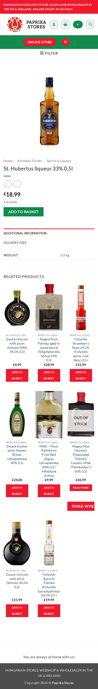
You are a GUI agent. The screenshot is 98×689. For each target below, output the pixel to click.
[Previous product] (17, 184)
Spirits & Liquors (59, 161)
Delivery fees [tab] (15, 243)
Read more (81, 487)
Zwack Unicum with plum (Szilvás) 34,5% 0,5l (17, 581)
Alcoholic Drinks (29, 161)
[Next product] (7, 184)
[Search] (90, 24)
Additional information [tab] (25, 233)
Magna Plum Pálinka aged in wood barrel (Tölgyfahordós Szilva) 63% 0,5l (49, 349)
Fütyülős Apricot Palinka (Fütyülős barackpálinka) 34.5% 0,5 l (49, 585)
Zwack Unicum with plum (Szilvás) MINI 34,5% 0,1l (17, 345)
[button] (65, 24)
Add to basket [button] (17, 375)
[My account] (54, 24)
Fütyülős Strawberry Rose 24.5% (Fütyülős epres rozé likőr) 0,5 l (80, 349)
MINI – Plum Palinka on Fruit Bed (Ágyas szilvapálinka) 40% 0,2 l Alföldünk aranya (49, 461)
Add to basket (23, 212)
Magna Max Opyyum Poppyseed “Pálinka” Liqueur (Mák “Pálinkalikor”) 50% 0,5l (80, 458)
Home (8, 161)
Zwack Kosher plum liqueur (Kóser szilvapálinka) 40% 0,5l (17, 454)
